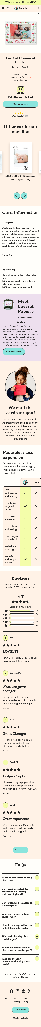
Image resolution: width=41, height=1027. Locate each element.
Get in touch (20, 1010)
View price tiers (20, 80)
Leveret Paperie (22, 67)
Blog (26, 1002)
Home (8, 999)
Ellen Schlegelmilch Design (20, 180)
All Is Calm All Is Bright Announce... (20, 176)
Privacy (16, 1002)
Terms (33, 999)
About (17, 999)
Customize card (20, 104)
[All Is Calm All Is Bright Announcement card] (20, 157)
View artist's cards (13, 352)
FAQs (24, 977)
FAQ (25, 999)
